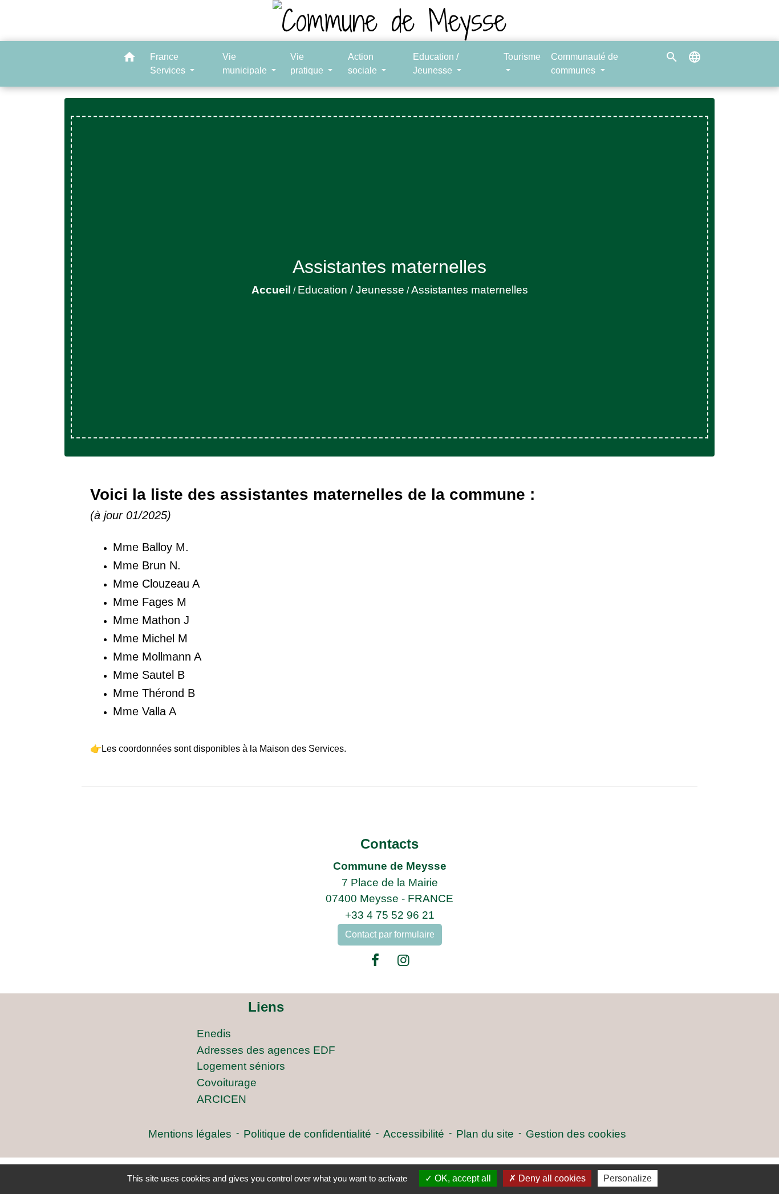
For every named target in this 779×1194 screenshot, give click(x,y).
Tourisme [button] (522, 57)
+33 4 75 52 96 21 (390, 915)
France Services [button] (169, 63)
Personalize (627, 1178)
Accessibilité (413, 1134)
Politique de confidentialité (307, 1134)
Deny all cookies (551, 1178)
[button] (129, 59)
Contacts (389, 843)
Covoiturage (227, 1083)
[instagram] (403, 960)
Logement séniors (241, 1066)
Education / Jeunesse (351, 290)
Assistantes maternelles (469, 290)
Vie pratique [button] (308, 63)
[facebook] (375, 960)
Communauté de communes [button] (584, 63)
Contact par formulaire (390, 934)
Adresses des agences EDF (266, 1050)
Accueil (271, 290)
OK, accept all (461, 1178)
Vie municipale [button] (245, 63)
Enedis (214, 1034)
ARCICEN (221, 1099)
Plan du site (485, 1134)
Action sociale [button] (363, 63)
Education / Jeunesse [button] (436, 63)
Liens (266, 1006)
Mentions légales (190, 1134)
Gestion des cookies (576, 1134)
